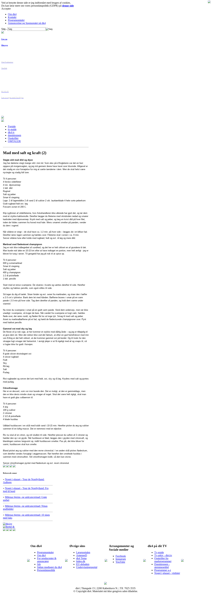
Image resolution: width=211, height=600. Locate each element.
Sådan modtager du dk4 (49, 567)
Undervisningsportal (86, 567)
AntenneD (81, 555)
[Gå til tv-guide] (2, 120)
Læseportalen (83, 552)
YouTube (120, 562)
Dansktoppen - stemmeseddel (162, 566)
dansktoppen (14, 135)
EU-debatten (82, 564)
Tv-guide (159, 552)
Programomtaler (16, 20)
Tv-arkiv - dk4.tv (163, 555)
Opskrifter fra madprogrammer (162, 560)
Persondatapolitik (46, 570)
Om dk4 (12, 14)
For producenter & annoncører (46, 560)
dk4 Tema (81, 558)
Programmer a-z (162, 570)
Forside (12, 126)
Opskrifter (13, 138)
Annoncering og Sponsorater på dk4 (27, 23)
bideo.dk (80, 561)
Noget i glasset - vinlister (167, 573)
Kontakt (12, 17)
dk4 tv (11, 132)
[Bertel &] (9, 526)
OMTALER (14, 141)
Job (39, 564)
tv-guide (12, 129)
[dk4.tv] (7, 523)
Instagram (121, 559)
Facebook (121, 556)
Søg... (4, 28)
